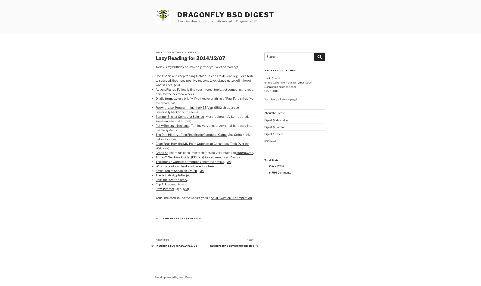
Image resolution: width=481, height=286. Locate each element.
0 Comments (170, 218)
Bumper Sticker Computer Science (180, 116)
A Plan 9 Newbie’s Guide (172, 157)
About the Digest (274, 113)
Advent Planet (165, 89)
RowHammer (165, 189)
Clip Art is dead (166, 184)
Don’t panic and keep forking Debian (181, 76)
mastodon (305, 82)
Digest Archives (273, 134)
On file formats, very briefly (174, 98)
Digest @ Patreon (274, 127)
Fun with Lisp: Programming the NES (181, 107)
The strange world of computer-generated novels (190, 162)
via (177, 85)
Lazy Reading (192, 218)
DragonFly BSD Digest (225, 15)
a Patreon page (287, 99)
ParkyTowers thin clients (172, 125)
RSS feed (270, 141)
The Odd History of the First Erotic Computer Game (191, 135)
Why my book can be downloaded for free (185, 166)
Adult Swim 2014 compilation (231, 198)
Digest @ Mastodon (276, 120)
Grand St (162, 153)
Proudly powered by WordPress (173, 277)
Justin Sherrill (189, 52)
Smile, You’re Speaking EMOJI (176, 171)
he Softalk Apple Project (174, 175)
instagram (292, 82)
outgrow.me (244, 153)
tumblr (281, 82)
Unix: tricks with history (171, 180)
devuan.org (230, 76)
